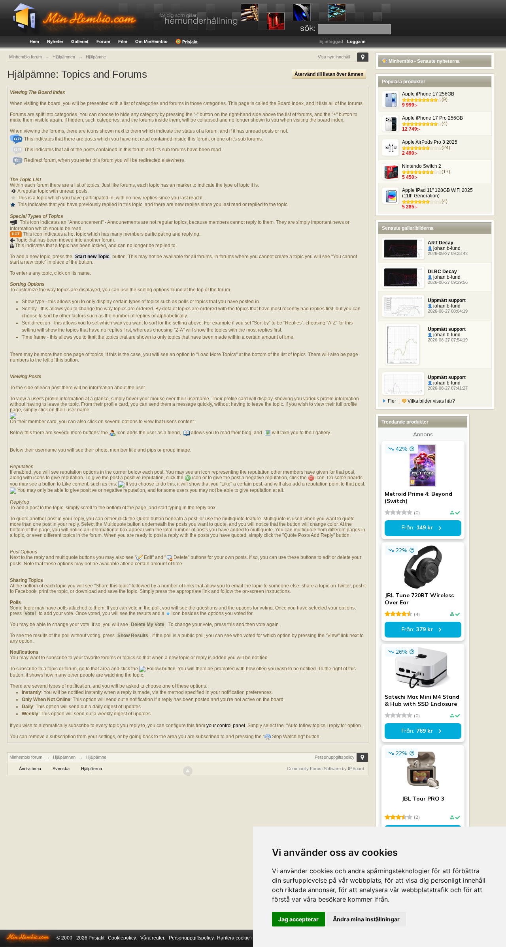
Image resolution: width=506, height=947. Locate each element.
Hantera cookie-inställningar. (248, 938)
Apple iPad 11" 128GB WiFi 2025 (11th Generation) (437, 193)
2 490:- (409, 153)
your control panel (225, 725)
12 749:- (411, 129)
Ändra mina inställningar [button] (366, 919)
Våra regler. (152, 938)
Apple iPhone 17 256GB (428, 94)
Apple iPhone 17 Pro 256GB (432, 118)
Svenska (61, 768)
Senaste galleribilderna (408, 228)
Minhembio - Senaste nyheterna (423, 61)
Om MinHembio (151, 41)
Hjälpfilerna (91, 768)
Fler (392, 401)
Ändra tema (30, 768)
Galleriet (80, 41)
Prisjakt (189, 41)
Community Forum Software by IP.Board (325, 768)
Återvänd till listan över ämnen (329, 74)
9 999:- (409, 105)
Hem (34, 41)
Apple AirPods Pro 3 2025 (429, 142)
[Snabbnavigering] (362, 57)
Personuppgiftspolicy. (192, 938)
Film (122, 41)
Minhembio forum (25, 757)
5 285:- (409, 207)
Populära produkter (403, 81)
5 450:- (409, 177)
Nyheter (55, 41)
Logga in (356, 41)
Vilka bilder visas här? (430, 401)
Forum (103, 41)
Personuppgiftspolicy (335, 757)
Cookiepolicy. (122, 938)
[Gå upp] (188, 771)
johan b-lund (446, 248)
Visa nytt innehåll (334, 56)
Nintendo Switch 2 (421, 166)
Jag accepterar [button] (298, 919)
